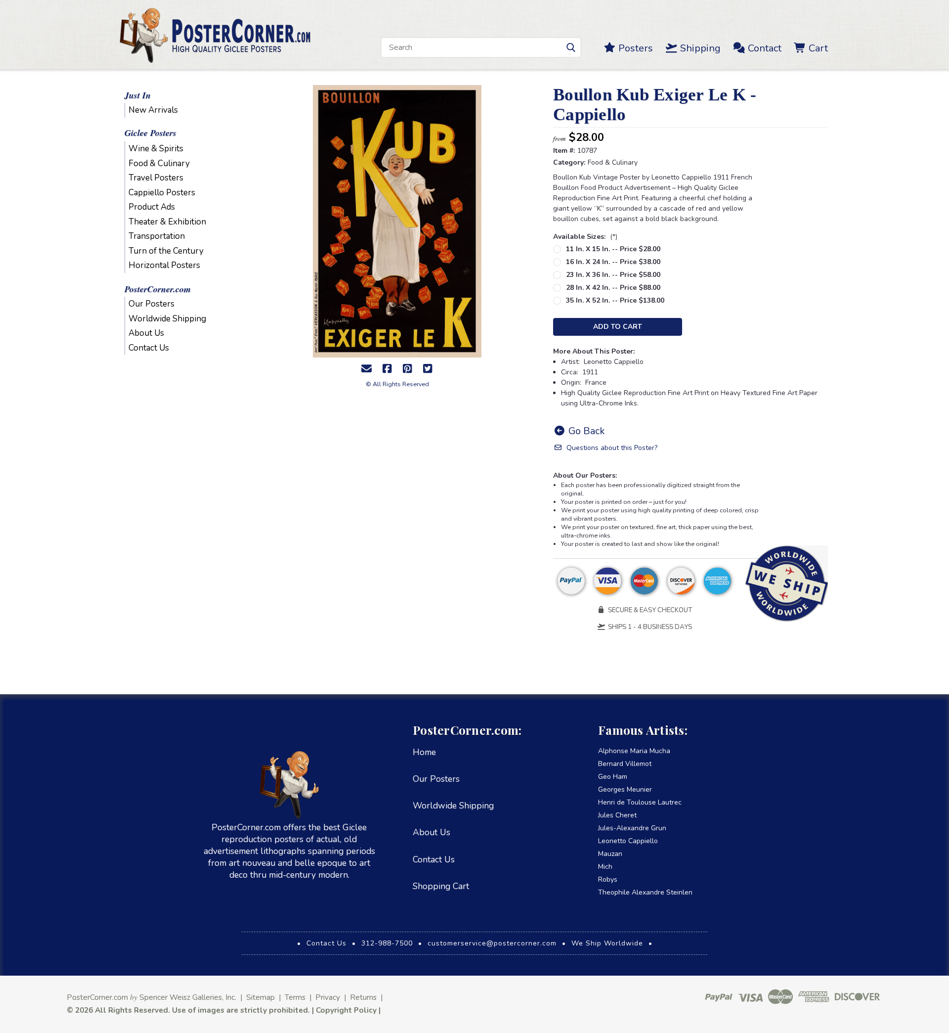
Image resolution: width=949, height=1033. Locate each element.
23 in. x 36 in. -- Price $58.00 (613, 274)
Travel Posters (156, 177)
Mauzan (610, 853)
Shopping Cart (441, 886)
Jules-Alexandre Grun (632, 828)
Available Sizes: (585, 236)
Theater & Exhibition (167, 221)
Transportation (157, 236)
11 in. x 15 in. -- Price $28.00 (613, 249)
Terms (295, 997)
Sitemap (260, 997)
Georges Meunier (625, 789)
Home (424, 752)
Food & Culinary (159, 163)
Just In (138, 95)
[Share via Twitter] (427, 369)
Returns (363, 997)
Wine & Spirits (156, 148)
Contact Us (149, 348)
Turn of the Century (166, 251)
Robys (607, 879)
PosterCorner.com (158, 289)
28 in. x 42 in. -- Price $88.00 (613, 287)
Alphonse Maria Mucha (634, 751)
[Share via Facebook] (387, 369)
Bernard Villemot (624, 763)
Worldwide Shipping (167, 318)
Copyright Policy (346, 1010)
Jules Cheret (617, 815)
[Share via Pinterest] (407, 369)
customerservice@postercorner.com (492, 943)
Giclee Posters (150, 133)
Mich (605, 866)
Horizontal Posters (164, 265)
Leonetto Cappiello (628, 841)
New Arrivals (153, 110)
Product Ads (152, 207)
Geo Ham (612, 776)
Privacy (327, 997)
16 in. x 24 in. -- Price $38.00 (613, 262)
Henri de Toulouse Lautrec (640, 802)
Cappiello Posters (162, 192)
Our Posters (151, 304)
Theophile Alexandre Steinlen (645, 892)
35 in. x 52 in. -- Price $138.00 (615, 300)
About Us (146, 333)
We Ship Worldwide (607, 943)
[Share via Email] (366, 369)
